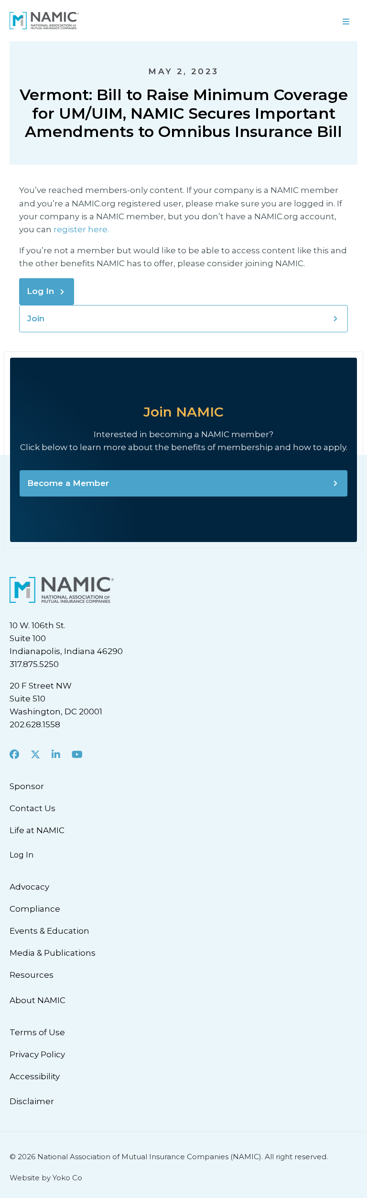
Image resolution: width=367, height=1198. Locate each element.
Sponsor (27, 786)
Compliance (35, 909)
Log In (40, 291)
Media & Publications (53, 953)
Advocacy (29, 887)
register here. (82, 229)
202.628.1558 (35, 724)
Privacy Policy (37, 1054)
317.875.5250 (34, 664)
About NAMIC (37, 1000)
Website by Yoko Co (46, 1177)
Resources (32, 975)
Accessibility (35, 1076)
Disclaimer (32, 1101)
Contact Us (32, 808)
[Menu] (275, 20)
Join (35, 318)
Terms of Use (37, 1032)
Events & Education (49, 931)
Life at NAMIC (37, 830)
